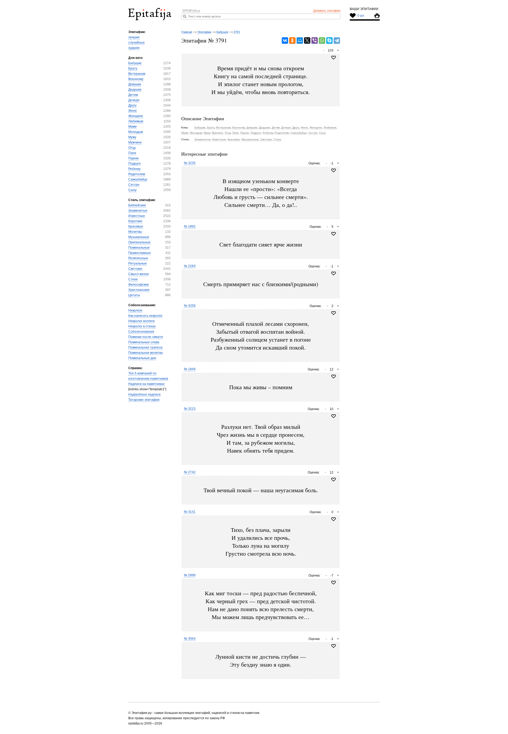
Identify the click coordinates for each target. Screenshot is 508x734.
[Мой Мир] (300, 40)
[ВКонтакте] (285, 40)
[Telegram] (337, 40)
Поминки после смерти (145, 337)
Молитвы (135, 232)
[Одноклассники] (292, 40)
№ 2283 (190, 266)
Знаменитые (137, 210)
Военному (135, 79)
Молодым (135, 132)
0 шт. (361, 15)
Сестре (133, 185)
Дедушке (135, 89)
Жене (132, 111)
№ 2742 (190, 472)
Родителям (136, 174)
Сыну (132, 190)
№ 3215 (190, 409)
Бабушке (135, 63)
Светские (135, 269)
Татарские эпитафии (144, 400)
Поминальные (139, 247)
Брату (132, 68)
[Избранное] (333, 170)
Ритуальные (137, 263)
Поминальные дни (142, 358)
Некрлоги (135, 310)
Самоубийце (137, 179)
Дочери (133, 100)
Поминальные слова (143, 342)
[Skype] (329, 40)
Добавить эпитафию (327, 10)
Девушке (134, 84)
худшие (134, 48)
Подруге (134, 163)
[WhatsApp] (322, 40)
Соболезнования (141, 331)
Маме (132, 126)
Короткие (135, 221)
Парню (133, 158)
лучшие (134, 37)
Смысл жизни (138, 274)
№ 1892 (190, 226)
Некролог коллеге (141, 321)
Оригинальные (139, 242)
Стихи (133, 279)
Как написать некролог (145, 316)
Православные (139, 253)
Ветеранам (136, 74)
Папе (132, 153)
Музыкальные (138, 237)
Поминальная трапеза (145, 347)
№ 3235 (190, 163)
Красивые (135, 226)
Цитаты (134, 295)
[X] (307, 40)
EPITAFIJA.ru (191, 10)
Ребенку (134, 169)
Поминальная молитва (145, 353)
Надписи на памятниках (146, 384)
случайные (136, 42)
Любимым (135, 121)
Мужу (132, 137)
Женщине (135, 116)
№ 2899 (190, 575)
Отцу (132, 148)
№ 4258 (190, 306)
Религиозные (138, 258)
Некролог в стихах (142, 326)
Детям (133, 95)
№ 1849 (190, 369)
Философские (138, 284)
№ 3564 (190, 638)
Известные (136, 216)
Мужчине (135, 142)
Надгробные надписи (144, 394)
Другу (132, 105)
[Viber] (314, 40)
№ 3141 (190, 512)
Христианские (138, 290)
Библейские (137, 205)
